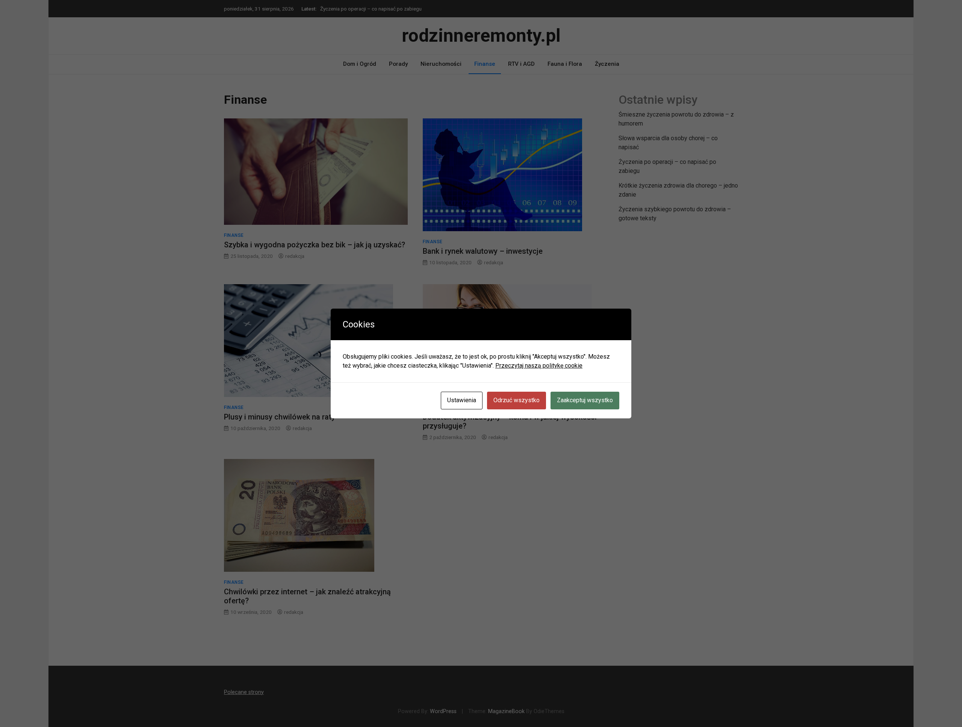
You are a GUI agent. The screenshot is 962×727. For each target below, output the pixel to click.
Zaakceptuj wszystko (585, 400)
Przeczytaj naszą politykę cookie (538, 365)
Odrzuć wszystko (516, 400)
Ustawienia (461, 400)
